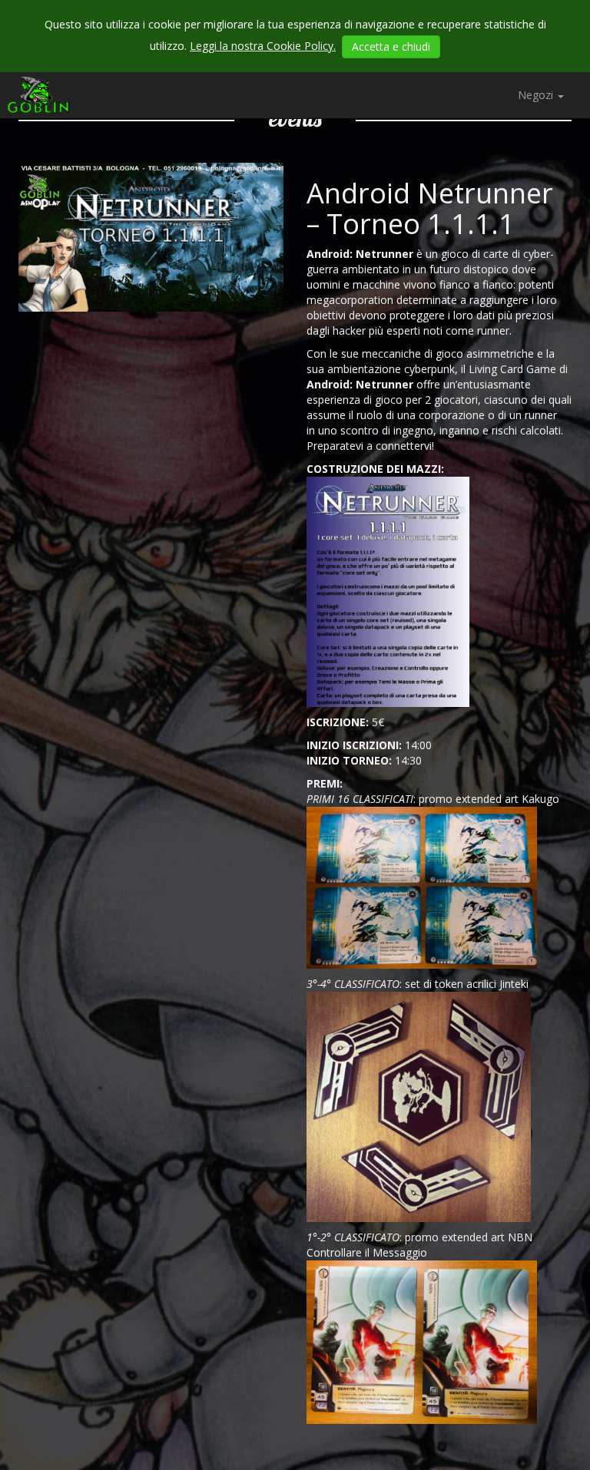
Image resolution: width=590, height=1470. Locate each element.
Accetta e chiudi (391, 46)
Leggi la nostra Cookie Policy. (263, 45)
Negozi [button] (537, 95)
